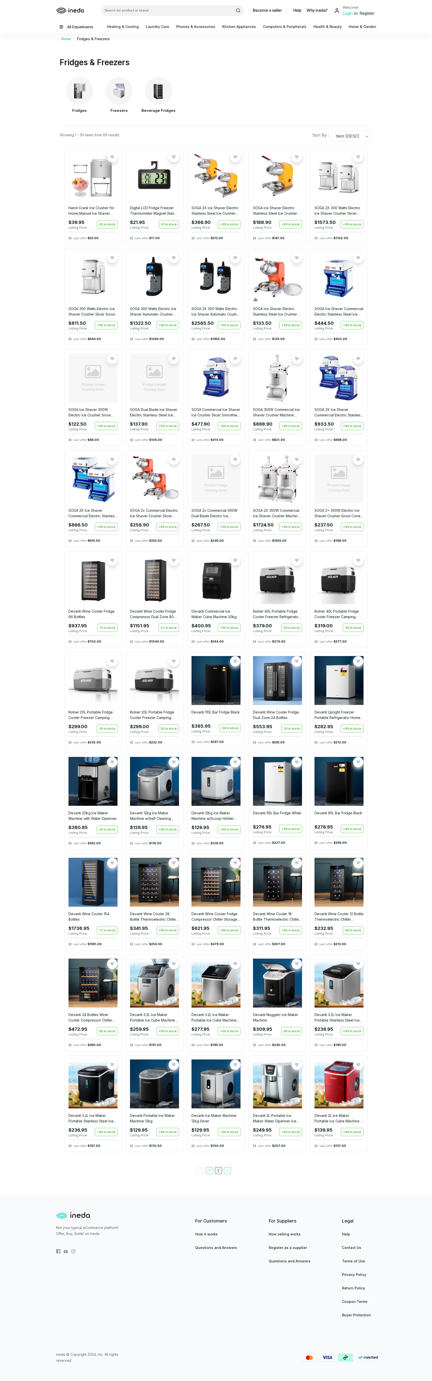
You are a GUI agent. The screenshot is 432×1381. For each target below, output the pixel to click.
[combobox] (336, 136)
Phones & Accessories (195, 26)
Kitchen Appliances (239, 26)
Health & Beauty (328, 26)
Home (67, 39)
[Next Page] (227, 1170)
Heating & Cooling (123, 26)
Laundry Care (157, 26)
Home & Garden (362, 26)
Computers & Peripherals (284, 26)
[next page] (227, 1170)
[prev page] (200, 1170)
